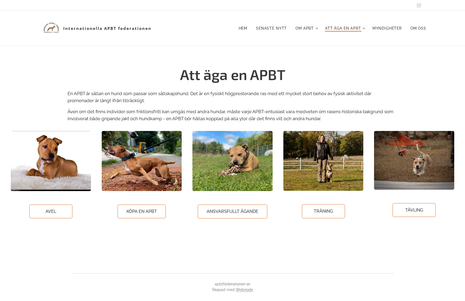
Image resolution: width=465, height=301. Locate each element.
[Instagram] (418, 5)
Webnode (244, 290)
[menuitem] (244, 28)
